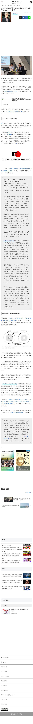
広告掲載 (4, 685)
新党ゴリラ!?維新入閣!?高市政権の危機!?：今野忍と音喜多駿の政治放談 (11, 561)
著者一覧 (4, 666)
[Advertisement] (16, 38)
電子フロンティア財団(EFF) (15, 111)
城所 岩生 (15, 14)
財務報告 (9, 134)
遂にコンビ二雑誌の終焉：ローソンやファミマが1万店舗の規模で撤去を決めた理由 (12, 548)
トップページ (6, 657)
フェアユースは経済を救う (9, 384)
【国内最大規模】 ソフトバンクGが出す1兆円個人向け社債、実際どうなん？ (12, 554)
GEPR (4, 662)
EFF (2, 123)
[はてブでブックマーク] (26, 17)
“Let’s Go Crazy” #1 (9, 240)
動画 (3, 539)
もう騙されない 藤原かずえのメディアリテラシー (21, 610)
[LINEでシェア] (29, 17)
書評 (3, 569)
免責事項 (4, 704)
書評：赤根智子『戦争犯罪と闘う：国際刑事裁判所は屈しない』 (12, 587)
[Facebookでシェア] (23, 17)
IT (7, 488)
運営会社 (4, 699)
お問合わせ (5, 690)
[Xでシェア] (20, 17)
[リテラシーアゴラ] (5, 611)
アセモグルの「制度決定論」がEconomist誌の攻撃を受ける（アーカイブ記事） (12, 581)
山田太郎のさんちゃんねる (9, 91)
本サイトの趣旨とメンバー (8, 695)
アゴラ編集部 (14, 613)
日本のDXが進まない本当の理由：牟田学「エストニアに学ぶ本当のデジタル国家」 (12, 575)
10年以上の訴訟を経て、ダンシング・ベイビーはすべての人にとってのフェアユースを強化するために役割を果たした (16, 401)
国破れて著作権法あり (17, 412)
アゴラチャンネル (6, 545)
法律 (4, 488)
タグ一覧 (4, 671)
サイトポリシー (6, 676)
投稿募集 (4, 680)
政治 (3, 558)
